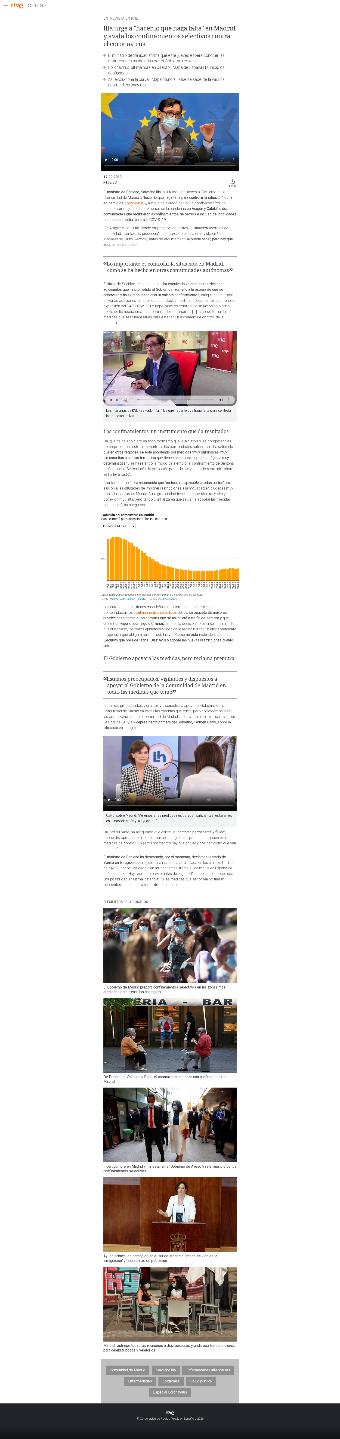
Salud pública (201, 1381)
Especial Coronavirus (170, 1392)
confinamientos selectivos (155, 612)
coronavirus (134, 203)
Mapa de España (187, 67)
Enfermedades (140, 1381)
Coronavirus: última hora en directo (139, 67)
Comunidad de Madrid (127, 1370)
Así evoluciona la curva (128, 79)
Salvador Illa (166, 1370)
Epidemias (171, 1381)
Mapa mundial (163, 79)
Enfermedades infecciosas (208, 1370)
